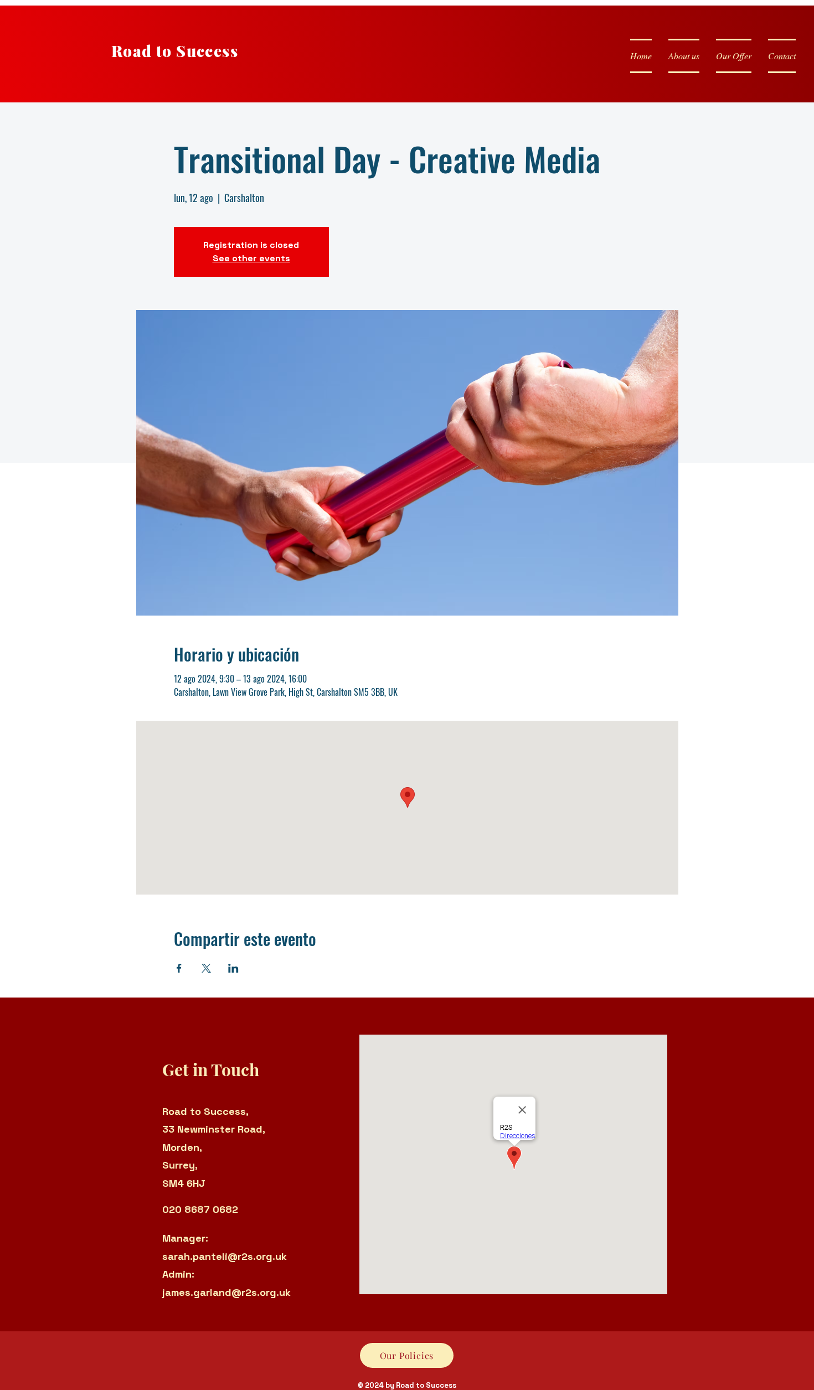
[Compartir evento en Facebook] (179, 968)
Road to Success (174, 50)
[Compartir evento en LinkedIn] (233, 968)
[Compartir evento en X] (206, 968)
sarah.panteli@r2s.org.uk (224, 1256)
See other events (251, 258)
